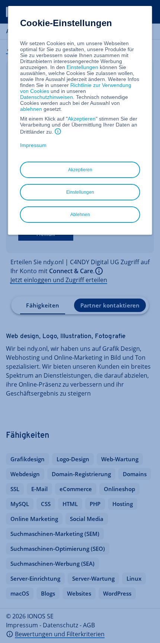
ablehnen (31, 109)
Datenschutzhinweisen (46, 97)
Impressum (33, 145)
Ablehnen (80, 214)
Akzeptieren (82, 119)
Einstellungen (82, 67)
